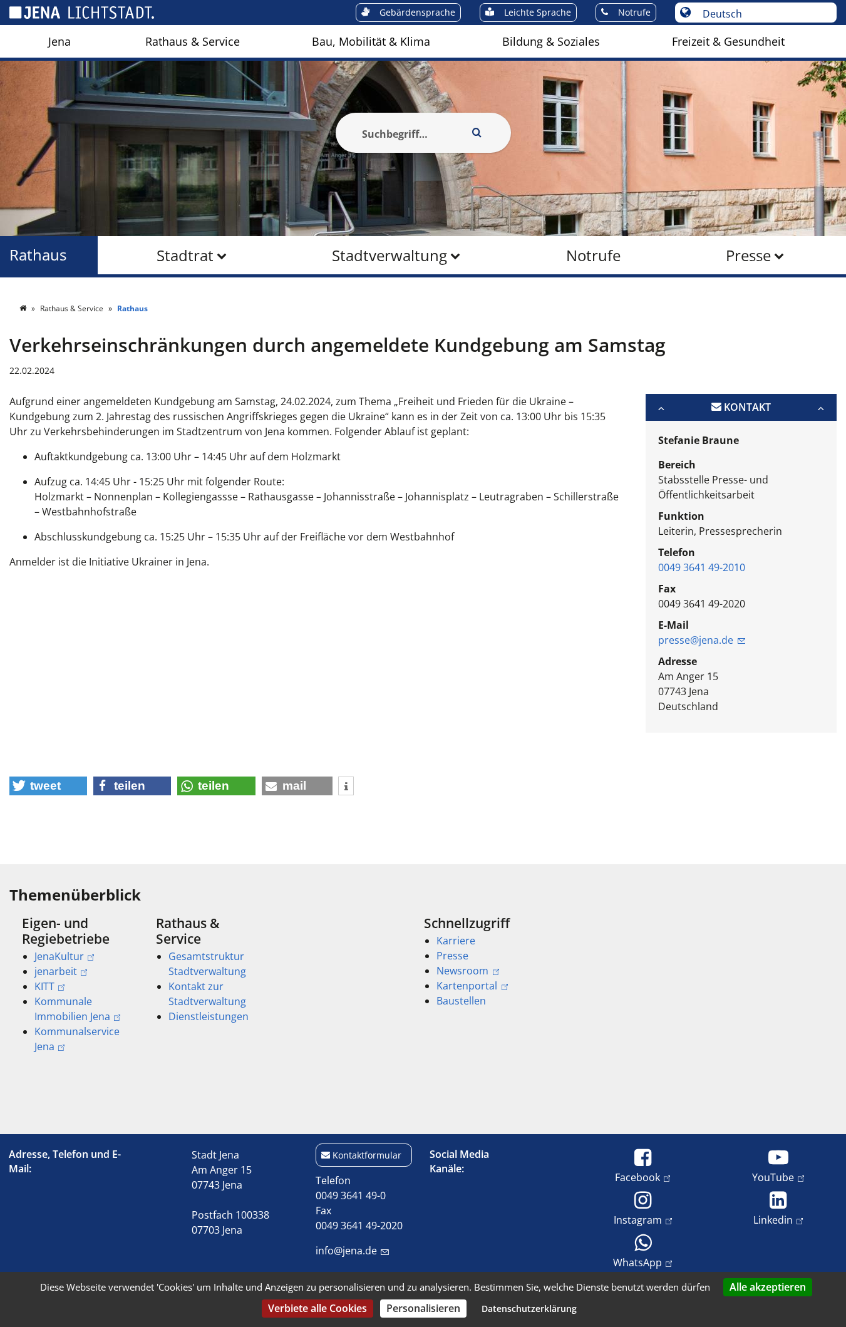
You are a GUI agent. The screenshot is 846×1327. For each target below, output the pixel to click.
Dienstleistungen (208, 1016)
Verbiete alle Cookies (317, 1308)
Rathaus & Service (192, 41)
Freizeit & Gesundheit (728, 41)
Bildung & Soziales (551, 41)
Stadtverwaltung (389, 255)
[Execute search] (477, 133)
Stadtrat (185, 255)
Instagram (638, 1219)
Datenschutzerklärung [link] (529, 1308)
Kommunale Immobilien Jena (72, 1008)
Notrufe (593, 255)
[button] (48, 786)
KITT (44, 986)
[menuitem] (59, 41)
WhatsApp (637, 1262)
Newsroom (462, 971)
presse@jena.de (695, 640)
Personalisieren (423, 1308)
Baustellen (461, 1001)
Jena (59, 41)
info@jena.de (346, 1250)
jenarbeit (55, 971)
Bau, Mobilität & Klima (371, 41)
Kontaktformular (367, 1155)
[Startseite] (23, 308)
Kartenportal (466, 986)
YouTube (773, 1177)
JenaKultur (59, 956)
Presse (748, 255)
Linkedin (773, 1219)
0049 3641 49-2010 (701, 567)
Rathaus (37, 255)
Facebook (637, 1177)
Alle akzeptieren (768, 1287)
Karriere (455, 940)
